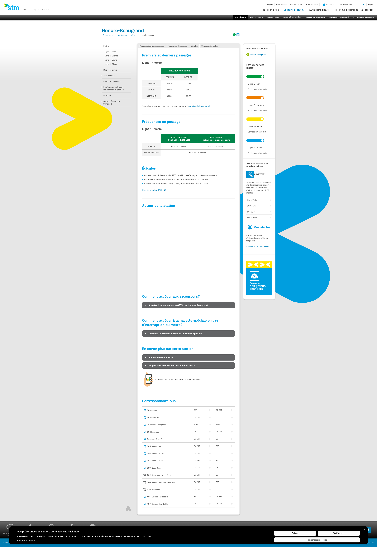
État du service (256, 17)
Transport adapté (319, 10)
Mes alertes (330, 5)
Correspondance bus (209, 46)
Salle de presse (296, 5)
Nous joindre (281, 5)
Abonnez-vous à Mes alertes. (258, 246)
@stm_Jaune (252, 212)
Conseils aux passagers (315, 17)
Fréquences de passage (177, 46)
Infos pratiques (293, 10)
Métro (133, 35)
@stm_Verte (252, 200)
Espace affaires (312, 5)
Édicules (194, 46)
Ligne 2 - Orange (111, 56)
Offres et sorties (346, 10)
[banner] (26, 7)
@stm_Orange (253, 206)
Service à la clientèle (292, 17)
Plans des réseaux (112, 81)
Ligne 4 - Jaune (111, 60)
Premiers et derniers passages (151, 46)
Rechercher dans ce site (341, 4)
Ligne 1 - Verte (110, 52)
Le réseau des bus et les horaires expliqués (113, 88)
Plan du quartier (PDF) (152, 190)
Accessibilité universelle (363, 17)
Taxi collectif (109, 75)
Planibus (107, 95)
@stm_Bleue (252, 217)
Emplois (270, 5)
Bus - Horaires (110, 70)
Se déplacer (271, 10)
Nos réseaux (240, 17)
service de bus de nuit (199, 106)
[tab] (188, 305)
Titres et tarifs (273, 17)
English (371, 5)
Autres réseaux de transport (111, 102)
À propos (367, 10)
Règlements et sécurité (339, 17)
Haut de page (128, 508)
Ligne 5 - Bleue (111, 64)
